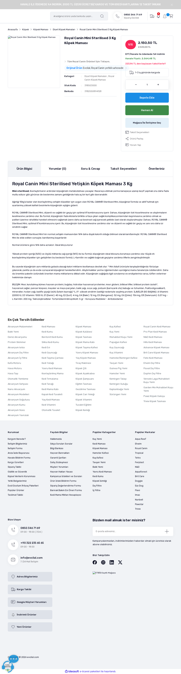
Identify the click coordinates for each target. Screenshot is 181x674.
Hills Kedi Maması (153, 342)
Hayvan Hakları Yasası (61, 471)
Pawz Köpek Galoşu (154, 396)
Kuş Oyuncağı (117, 347)
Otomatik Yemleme (18, 378)
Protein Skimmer (17, 342)
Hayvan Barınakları (59, 453)
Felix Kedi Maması (153, 358)
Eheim (138, 443)
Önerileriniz (157, 168)
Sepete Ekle (146, 97)
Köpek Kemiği (83, 410)
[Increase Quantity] (158, 84)
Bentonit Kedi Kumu (52, 337)
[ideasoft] (72, 671)
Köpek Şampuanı (85, 378)
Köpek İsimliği (100, 481)
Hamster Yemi (117, 373)
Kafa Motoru (14, 363)
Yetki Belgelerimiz (17, 481)
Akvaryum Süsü (16, 410)
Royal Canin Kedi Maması (157, 326)
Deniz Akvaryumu (17, 337)
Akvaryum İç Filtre (17, 358)
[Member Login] (165, 16)
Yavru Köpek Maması (87, 352)
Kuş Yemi (114, 331)
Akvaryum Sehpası (18, 384)
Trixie (138, 508)
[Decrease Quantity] (135, 84)
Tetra (138, 457)
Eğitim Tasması (84, 384)
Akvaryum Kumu (16, 404)
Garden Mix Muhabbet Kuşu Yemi (158, 389)
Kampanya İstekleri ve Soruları (66, 476)
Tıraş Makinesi (83, 363)
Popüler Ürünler (16, 490)
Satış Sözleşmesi (59, 462)
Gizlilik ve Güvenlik (17, 471)
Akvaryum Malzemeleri (20, 326)
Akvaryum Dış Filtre (18, 352)
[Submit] (166, 531)
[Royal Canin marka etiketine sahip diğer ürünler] (71, 51)
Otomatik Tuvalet (51, 410)
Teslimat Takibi (15, 495)
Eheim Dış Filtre (152, 363)
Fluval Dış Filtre (152, 368)
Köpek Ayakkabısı (85, 373)
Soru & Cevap (90, 168)
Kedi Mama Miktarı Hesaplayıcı (65, 495)
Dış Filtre (97, 485)
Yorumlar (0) (57, 168)
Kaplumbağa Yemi (119, 389)
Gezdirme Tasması (85, 389)
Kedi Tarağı (48, 384)
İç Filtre (96, 490)
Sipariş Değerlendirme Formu (65, 485)
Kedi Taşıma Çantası (52, 358)
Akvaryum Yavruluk (18, 415)
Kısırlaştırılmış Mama (52, 373)
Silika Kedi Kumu (50, 342)
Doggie (139, 481)
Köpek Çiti (81, 368)
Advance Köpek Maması (156, 347)
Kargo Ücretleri (16, 462)
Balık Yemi (13, 331)
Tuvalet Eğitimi (83, 404)
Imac (137, 495)
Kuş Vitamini (116, 352)
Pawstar (139, 504)
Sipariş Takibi (14, 467)
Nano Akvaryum (16, 389)
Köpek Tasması (84, 337)
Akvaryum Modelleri (18, 394)
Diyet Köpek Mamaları (95, 76)
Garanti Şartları (58, 457)
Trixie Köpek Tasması (155, 401)
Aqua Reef (140, 439)
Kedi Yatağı (48, 363)
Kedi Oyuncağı (49, 352)
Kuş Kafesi (115, 326)
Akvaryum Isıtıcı (16, 347)
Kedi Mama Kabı (50, 389)
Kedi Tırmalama (50, 378)
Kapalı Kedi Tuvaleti (52, 394)
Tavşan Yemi (116, 363)
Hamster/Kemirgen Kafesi (123, 358)
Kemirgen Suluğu (119, 384)
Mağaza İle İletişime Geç (147, 122)
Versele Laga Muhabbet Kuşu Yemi (157, 380)
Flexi (137, 490)
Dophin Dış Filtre (152, 373)
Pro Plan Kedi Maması (155, 331)
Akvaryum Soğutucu (19, 399)
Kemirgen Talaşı (118, 378)
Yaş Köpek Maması (86, 358)
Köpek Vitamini (84, 399)
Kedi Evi (46, 347)
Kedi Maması (48, 326)
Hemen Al (147, 110)
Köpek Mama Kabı (85, 342)
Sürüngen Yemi (118, 394)
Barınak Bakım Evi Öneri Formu (66, 490)
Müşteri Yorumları (59, 467)
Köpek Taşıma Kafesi (87, 347)
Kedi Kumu (47, 331)
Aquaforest (141, 471)
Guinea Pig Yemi (118, 368)
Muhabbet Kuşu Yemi (121, 337)
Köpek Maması (83, 326)
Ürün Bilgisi (24, 168)
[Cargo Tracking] (152, 16)
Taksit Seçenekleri (123, 168)
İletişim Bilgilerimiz (17, 443)
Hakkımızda (56, 439)
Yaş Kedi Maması (51, 399)
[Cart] (171, 16)
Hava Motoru (15, 368)
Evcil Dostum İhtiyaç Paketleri (23, 485)
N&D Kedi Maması (153, 337)
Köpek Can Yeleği (85, 394)
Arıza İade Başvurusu (18, 453)
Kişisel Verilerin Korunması (21, 476)
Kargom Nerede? (17, 439)
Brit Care (139, 476)
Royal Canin (141, 448)
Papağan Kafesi (118, 342)
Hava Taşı (13, 373)
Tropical (139, 453)
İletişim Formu (15, 448)
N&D (137, 467)
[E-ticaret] (90, 671)
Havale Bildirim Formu (19, 457)
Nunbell (139, 499)
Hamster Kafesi (101, 453)
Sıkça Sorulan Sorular (61, 443)
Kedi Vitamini (49, 404)
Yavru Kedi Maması (52, 368)
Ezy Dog (139, 485)
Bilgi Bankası (56, 448)
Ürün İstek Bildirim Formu (63, 481)
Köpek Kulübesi (84, 331)
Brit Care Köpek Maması (156, 352)
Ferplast (139, 462)
